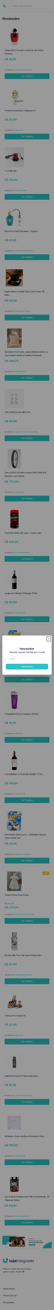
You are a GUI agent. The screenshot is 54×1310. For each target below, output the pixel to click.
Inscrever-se (27, 666)
